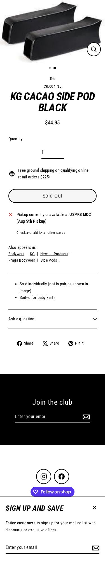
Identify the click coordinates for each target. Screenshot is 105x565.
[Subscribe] (94, 548)
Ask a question (21, 318)
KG (52, 78)
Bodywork (16, 254)
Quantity (15, 138)
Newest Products (54, 254)
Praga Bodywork (21, 260)
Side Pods (49, 260)
